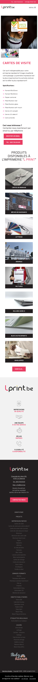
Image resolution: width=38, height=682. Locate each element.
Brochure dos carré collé (19, 536)
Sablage (19, 635)
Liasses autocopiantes (19, 555)
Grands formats (19, 573)
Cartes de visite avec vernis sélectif (18, 526)
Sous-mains (19, 564)
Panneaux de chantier (18, 578)
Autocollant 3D (19, 590)
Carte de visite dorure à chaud (19, 531)
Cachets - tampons (19, 632)
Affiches (19, 545)
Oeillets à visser (19, 642)
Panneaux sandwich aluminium (19, 581)
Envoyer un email (13, 136)
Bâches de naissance (19, 593)
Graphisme (19, 512)
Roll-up (19, 583)
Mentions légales (7, 671)
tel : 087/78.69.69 (13, 142)
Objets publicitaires (19, 597)
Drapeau (19, 586)
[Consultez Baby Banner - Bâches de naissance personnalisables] (19, 657)
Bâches (19, 576)
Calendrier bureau (19, 602)
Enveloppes (19, 567)
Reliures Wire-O (19, 644)
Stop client (19, 609)
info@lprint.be (30, 2)
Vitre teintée (19, 628)
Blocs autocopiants (19, 557)
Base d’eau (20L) (19, 647)
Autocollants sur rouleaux (19, 621)
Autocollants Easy (18, 588)
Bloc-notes (19, 552)
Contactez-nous (19, 500)
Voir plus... (19, 369)
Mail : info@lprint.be (19, 485)
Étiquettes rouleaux (19, 618)
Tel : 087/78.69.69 (19, 482)
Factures (19, 550)
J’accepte (32, 678)
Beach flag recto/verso (19, 614)
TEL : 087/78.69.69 (17, 2)
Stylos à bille (19, 607)
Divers (19, 625)
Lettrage (19, 630)
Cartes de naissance (19, 562)
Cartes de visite (19, 524)
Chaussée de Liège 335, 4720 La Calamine (19, 477)
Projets (19, 516)
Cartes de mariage (18, 560)
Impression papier (19, 521)
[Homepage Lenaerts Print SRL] (8, 7)
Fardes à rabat (19, 569)
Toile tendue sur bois (19, 637)
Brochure (19, 533)
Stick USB (19, 600)
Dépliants (19, 543)
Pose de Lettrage (19, 640)
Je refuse (24, 678)
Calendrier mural (19, 604)
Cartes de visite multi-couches (19, 528)
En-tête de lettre (19, 548)
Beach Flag (19, 612)
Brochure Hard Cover (19, 538)
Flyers (19, 540)
